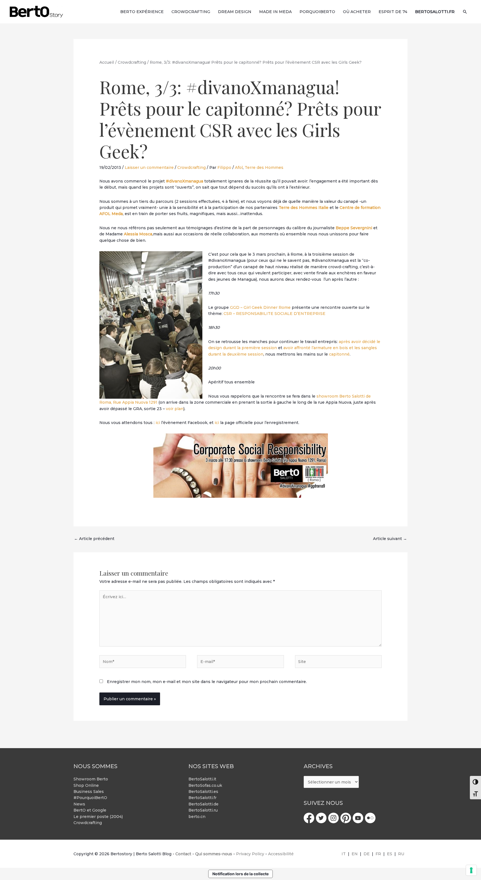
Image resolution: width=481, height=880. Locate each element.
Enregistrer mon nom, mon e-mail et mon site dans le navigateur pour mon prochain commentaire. (207, 681)
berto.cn (196, 816)
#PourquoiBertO (90, 797)
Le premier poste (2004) (98, 816)
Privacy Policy (250, 853)
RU (401, 853)
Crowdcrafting (191, 167)
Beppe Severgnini (354, 227)
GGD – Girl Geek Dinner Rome (260, 307)
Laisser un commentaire (149, 167)
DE (367, 853)
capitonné (339, 354)
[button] (464, 11)
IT (344, 853)
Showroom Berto (90, 779)
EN (355, 853)
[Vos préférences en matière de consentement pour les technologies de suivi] (471, 870)
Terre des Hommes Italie (303, 207)
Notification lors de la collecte (240, 873)
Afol (239, 167)
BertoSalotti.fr (202, 797)
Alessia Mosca (138, 233)
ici (157, 422)
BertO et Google (89, 810)
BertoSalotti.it (202, 779)
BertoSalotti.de (203, 804)
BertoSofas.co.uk (205, 785)
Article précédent (94, 538)
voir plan (174, 408)
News (79, 804)
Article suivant (390, 538)
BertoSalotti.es (203, 791)
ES (389, 853)
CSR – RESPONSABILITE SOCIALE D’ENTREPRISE (274, 313)
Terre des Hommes (264, 167)
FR (378, 853)
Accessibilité (281, 853)
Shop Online (86, 785)
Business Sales (88, 791)
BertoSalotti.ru (203, 810)
